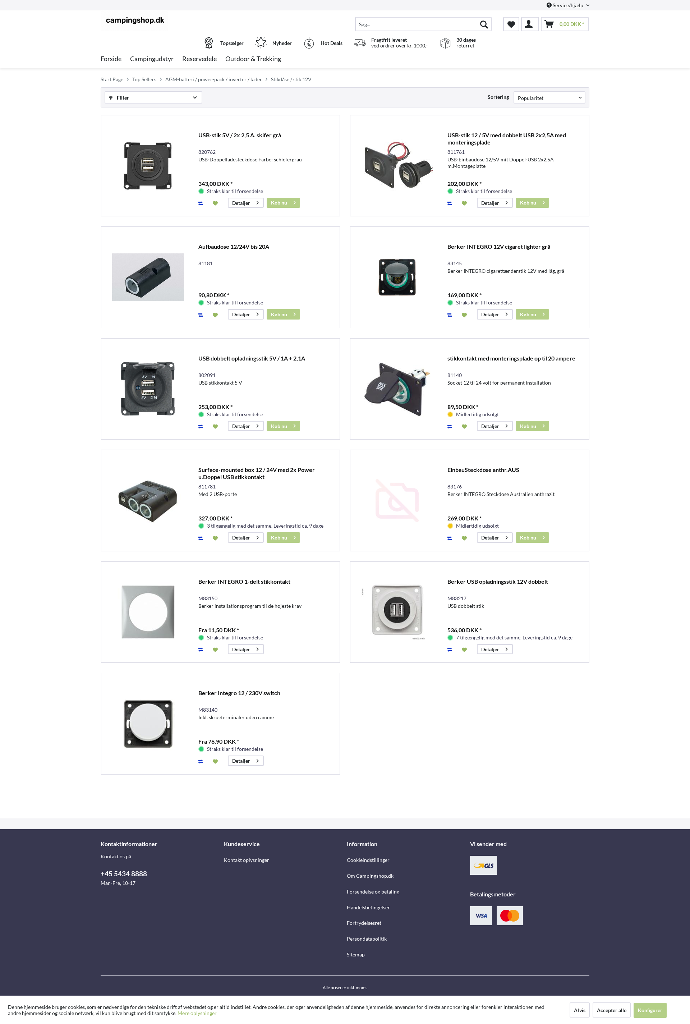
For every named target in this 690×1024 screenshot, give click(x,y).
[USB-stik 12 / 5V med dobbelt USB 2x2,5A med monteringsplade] (397, 166)
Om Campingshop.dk (370, 876)
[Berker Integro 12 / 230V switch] (148, 723)
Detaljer (241, 203)
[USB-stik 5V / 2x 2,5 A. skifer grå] (148, 166)
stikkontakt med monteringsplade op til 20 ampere (511, 358)
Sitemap (356, 954)
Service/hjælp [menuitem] (568, 5)
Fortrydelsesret (364, 923)
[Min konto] (530, 24)
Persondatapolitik (367, 939)
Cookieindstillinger (368, 860)
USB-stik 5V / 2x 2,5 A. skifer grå (239, 135)
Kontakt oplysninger (246, 860)
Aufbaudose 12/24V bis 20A (233, 246)
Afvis (579, 1010)
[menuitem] (423, 24)
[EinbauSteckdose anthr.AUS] (397, 500)
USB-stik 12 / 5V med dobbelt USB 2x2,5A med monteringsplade (506, 139)
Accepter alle (611, 1010)
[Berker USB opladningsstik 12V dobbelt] (397, 612)
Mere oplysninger (197, 1013)
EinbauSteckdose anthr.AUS (483, 469)
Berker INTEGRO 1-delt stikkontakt (244, 581)
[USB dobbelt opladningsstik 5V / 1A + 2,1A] (148, 389)
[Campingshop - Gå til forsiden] (161, 20)
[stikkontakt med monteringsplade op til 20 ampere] (397, 389)
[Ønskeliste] (511, 24)
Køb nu (279, 202)
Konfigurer (650, 1010)
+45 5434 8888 (124, 873)
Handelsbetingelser (368, 907)
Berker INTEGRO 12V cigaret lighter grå (498, 246)
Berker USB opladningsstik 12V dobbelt (497, 581)
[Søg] (484, 24)
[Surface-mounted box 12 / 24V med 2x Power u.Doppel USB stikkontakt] (148, 500)
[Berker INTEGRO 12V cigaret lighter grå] (397, 277)
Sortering (498, 97)
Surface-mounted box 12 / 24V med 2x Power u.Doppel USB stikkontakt (256, 473)
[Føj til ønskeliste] (216, 202)
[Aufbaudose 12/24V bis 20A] (148, 277)
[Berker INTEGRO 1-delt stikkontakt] (148, 612)
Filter (122, 98)
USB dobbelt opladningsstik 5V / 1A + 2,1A (251, 358)
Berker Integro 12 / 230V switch (239, 692)
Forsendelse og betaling (373, 891)
